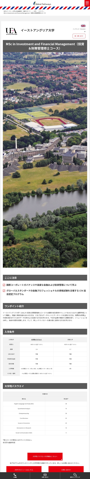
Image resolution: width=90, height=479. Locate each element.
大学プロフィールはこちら (24, 470)
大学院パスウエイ (36, 339)
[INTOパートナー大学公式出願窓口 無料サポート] (42, 3)
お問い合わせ (80, 36)
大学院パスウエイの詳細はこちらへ (45, 456)
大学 (35, 11)
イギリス (40, 11)
